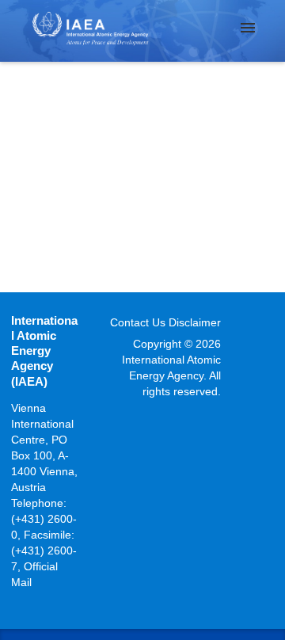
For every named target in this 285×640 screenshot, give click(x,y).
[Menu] (248, 28)
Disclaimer (195, 322)
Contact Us (137, 322)
